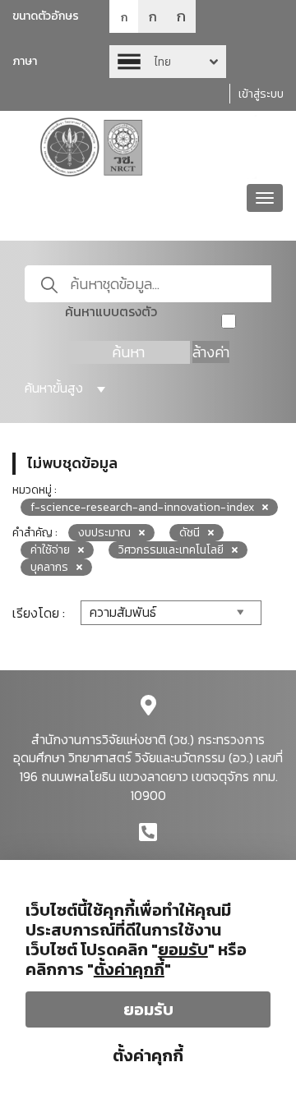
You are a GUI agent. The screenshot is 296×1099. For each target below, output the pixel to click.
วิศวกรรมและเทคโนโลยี (171, 550)
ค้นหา (128, 352)
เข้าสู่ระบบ (261, 94)
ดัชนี (189, 532)
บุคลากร (49, 567)
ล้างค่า (210, 352)
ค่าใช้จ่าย (50, 550)
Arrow (167, 61)
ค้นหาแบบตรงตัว (111, 311)
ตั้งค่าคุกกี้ (148, 1055)
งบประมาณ (104, 532)
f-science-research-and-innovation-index (142, 507)
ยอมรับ (148, 1009)
